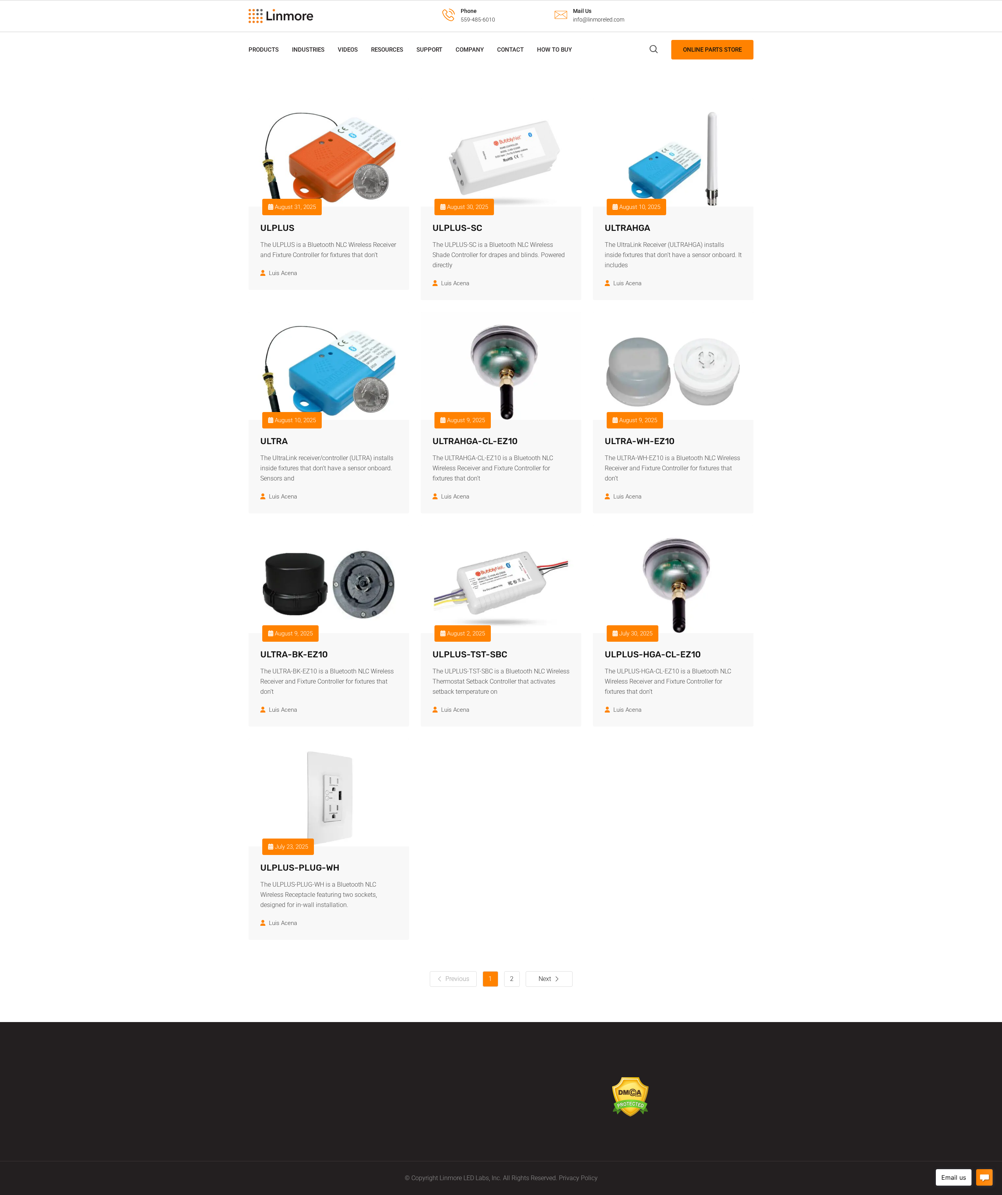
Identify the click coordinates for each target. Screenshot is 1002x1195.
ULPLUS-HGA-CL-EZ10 (653, 654)
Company (470, 49)
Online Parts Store (712, 49)
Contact (510, 49)
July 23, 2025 (290, 846)
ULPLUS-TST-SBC (470, 654)
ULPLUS (277, 228)
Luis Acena (283, 273)
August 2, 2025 (465, 633)
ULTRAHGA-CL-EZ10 (475, 441)
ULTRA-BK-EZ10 (294, 654)
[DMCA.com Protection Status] (630, 1096)
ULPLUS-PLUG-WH (299, 867)
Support (429, 49)
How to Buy (554, 49)
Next (545, 979)
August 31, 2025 (294, 207)
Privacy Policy (578, 1178)
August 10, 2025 (639, 207)
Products (264, 49)
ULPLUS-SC (457, 228)
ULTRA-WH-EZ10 (639, 441)
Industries (308, 49)
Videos (348, 49)
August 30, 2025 (466, 207)
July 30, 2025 (635, 633)
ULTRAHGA (627, 228)
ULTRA (274, 441)
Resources (387, 49)
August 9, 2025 (465, 420)
